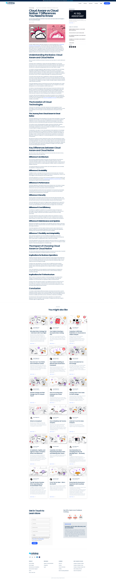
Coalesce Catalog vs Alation (79, 563)
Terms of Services (62, 567)
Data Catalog (31, 563)
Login (101, 3)
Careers (60, 565)
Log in (45, 567)
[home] (10, 3)
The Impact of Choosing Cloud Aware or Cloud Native (77, 40)
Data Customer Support (33, 568)
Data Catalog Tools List (78, 568)
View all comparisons (77, 570)
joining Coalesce (70, 0)
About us (60, 563)
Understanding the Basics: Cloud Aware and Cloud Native (77, 30)
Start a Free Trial (32, 572)
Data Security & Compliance (34, 567)
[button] (80, 3)
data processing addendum (64, 570)
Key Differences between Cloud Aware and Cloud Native (77, 36)
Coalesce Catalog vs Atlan (78, 565)
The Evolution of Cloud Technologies (76, 32)
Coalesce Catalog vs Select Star (79, 567)
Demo (30, 570)
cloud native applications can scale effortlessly (52, 178)
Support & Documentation (48, 563)
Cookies (60, 568)
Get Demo (107, 3)
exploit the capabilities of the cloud (49, 97)
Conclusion (71, 42)
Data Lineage (31, 565)
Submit (34, 543)
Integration (46, 565)
